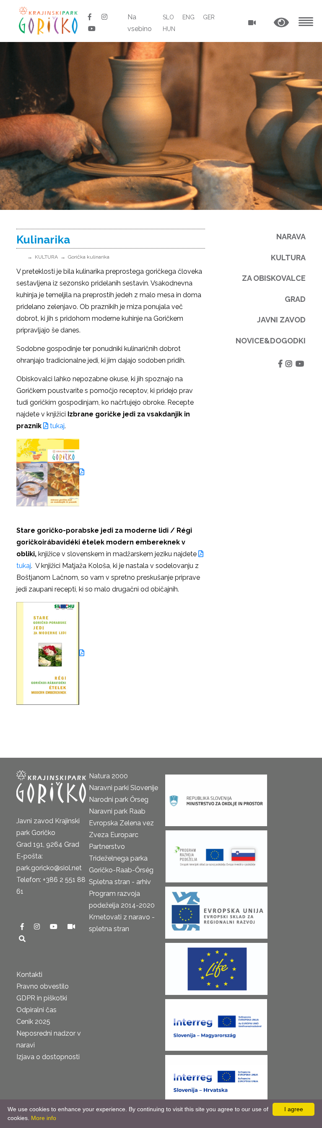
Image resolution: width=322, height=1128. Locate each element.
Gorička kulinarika (88, 257)
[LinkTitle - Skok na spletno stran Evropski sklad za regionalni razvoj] (216, 910)
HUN (169, 29)
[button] (281, 23)
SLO (168, 17)
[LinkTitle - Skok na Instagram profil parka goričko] (104, 17)
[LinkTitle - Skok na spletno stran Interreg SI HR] (216, 1078)
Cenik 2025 (33, 1022)
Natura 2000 (108, 776)
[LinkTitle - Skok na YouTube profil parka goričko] (92, 29)
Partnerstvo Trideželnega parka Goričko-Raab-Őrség (121, 858)
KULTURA (46, 257)
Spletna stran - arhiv (120, 882)
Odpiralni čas (36, 1010)
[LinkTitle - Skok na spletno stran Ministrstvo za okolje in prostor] (216, 798)
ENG (188, 17)
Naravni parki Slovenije (123, 788)
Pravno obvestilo (42, 986)
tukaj (56, 426)
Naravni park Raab (117, 811)
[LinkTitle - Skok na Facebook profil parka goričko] (90, 17)
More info (43, 1118)
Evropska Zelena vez (121, 823)
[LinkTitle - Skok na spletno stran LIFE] (216, 966)
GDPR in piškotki (41, 998)
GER (209, 17)
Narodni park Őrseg (118, 799)
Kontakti (29, 975)
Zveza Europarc (113, 835)
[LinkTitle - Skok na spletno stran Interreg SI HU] (216, 1022)
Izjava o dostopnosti (48, 1057)
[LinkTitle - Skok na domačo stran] (49, 20)
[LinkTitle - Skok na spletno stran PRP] (216, 854)
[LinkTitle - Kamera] (71, 927)
